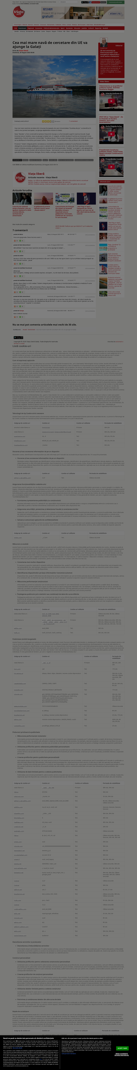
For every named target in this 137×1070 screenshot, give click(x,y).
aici (41, 1059)
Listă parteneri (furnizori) (69, 1053)
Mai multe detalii (17, 1048)
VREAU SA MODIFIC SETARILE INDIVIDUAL (122, 1054)
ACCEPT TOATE (122, 1048)
